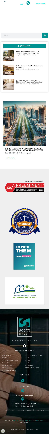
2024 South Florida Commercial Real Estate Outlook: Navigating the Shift (24, 149)
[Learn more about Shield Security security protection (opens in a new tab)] (3, 431)
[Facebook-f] (24, 345)
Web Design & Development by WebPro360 (24, 429)
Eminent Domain (7, 363)
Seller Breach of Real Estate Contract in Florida (29, 67)
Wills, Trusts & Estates (9, 370)
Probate (27, 363)
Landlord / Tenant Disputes (33, 355)
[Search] (45, 35)
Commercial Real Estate (10, 360)
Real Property (28, 365)
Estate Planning (7, 365)
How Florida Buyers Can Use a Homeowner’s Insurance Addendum (29, 81)
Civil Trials (5, 358)
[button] (21, 3)
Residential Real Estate (31, 368)
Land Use (5, 368)
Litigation (27, 360)
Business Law (6, 355)
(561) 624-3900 (40, 3)
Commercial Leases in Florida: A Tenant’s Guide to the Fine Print (27, 52)
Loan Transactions (30, 358)
